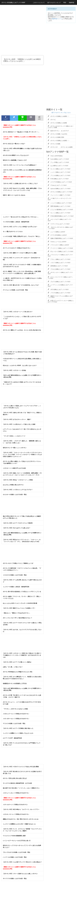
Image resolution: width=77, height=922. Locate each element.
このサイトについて (39, 2)
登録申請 (71, 2)
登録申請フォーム (57, 19)
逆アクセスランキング (54, 2)
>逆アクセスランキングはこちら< (61, 112)
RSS (64, 2)
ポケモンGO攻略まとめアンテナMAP (13, 2)
